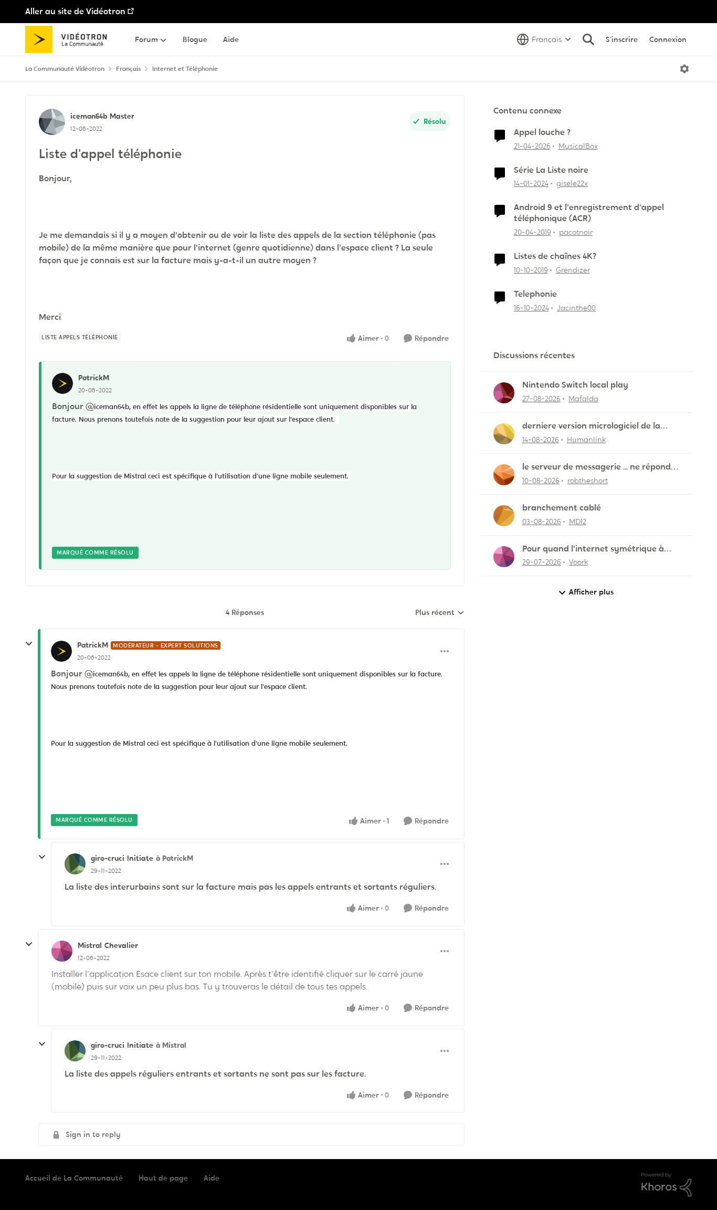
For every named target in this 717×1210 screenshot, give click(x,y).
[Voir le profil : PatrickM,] (62, 383)
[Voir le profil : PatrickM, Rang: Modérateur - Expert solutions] (61, 651)
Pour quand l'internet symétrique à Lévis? (593, 549)
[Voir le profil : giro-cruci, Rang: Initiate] (75, 863)
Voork (578, 562)
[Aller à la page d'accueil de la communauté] (69, 39)
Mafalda (583, 398)
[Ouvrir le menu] (684, 68)
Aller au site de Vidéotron (75, 11)
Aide (211, 1178)
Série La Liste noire (551, 170)
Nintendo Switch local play (575, 385)
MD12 (577, 521)
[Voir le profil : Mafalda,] (503, 392)
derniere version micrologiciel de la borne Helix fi (591, 426)
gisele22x (572, 183)
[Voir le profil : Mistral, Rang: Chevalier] (61, 951)
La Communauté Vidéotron (64, 69)
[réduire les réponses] (29, 644)
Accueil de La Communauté (74, 1178)
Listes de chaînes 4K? (555, 256)
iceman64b (88, 116)
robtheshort (587, 480)
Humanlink (586, 439)
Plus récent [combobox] (440, 613)
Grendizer (573, 270)
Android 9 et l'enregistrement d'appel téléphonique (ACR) (589, 213)
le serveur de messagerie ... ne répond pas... (596, 467)
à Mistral (171, 1045)
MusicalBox (578, 146)
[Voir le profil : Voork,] (503, 556)
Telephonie (535, 294)
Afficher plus (591, 592)
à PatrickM (174, 858)
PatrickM (93, 377)
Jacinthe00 (576, 307)
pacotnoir (576, 232)
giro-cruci (107, 858)
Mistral (90, 945)
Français (128, 69)
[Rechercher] (588, 39)
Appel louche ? (542, 132)
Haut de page (163, 1178)
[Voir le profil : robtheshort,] (503, 474)
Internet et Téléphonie (185, 69)
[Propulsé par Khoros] (666, 1185)
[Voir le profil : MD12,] (503, 515)
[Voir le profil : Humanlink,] (503, 433)
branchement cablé (561, 508)
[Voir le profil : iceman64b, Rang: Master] (52, 122)
